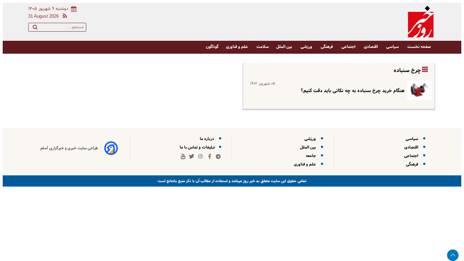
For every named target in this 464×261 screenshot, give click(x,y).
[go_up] (453, 255)
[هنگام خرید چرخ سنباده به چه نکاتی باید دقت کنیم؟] (418, 90)
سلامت (262, 47)
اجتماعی (348, 47)
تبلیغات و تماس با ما (198, 147)
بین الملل (284, 47)
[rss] (63, 16)
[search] (35, 28)
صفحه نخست (419, 47)
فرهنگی (327, 47)
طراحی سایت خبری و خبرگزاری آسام (69, 148)
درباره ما (208, 139)
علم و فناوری (237, 47)
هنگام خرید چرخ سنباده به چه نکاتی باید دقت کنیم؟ (353, 90)
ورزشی (307, 47)
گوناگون (212, 47)
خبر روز (248, 181)
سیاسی (393, 47)
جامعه (312, 156)
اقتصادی (371, 47)
